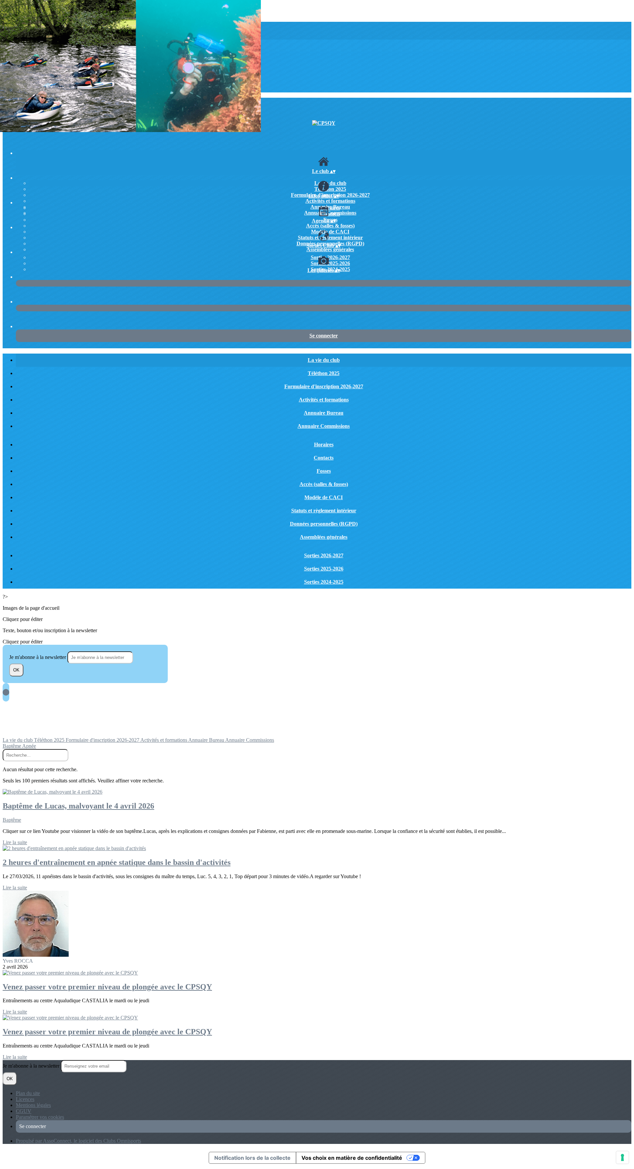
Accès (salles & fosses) (330, 225)
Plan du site (28, 1093)
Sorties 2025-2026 (330, 263)
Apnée (29, 746)
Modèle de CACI (330, 231)
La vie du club (330, 183)
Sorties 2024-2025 (323, 582)
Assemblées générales (330, 249)
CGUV (23, 1111)
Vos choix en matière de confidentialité (351, 1157)
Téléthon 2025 (330, 189)
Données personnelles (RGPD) (324, 524)
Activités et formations (330, 201)
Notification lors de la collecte (252, 1157)
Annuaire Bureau (323, 413)
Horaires (330, 208)
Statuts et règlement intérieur (330, 237)
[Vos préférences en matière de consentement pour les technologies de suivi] (622, 1157)
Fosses (324, 471)
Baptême (12, 746)
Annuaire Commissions (324, 426)
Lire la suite (15, 842)
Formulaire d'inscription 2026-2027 (323, 386)
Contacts (330, 214)
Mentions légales (33, 1105)
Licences (25, 1099)
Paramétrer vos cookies (40, 1117)
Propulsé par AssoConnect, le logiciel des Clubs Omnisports (78, 1141)
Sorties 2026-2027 (330, 257)
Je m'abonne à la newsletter (38, 657)
